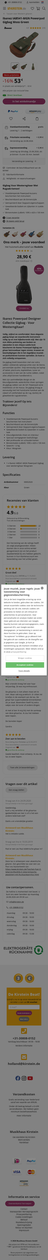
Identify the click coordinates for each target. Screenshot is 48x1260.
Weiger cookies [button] (25, 658)
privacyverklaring (18, 652)
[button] (24, 671)
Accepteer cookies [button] (25, 665)
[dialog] (24, 630)
